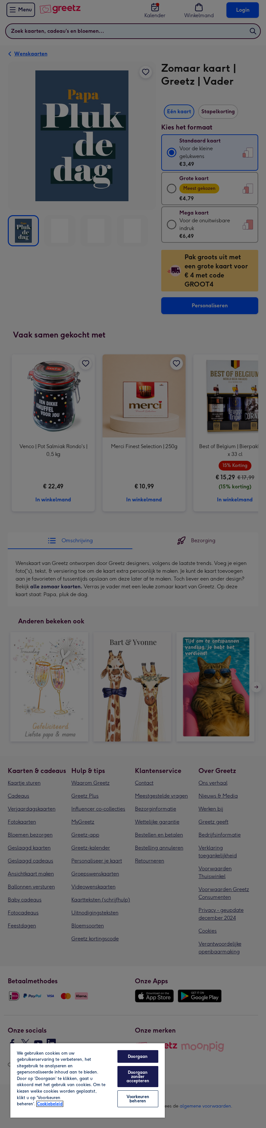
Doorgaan (138, 1056)
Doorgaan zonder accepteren (138, 1076)
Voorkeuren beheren (138, 1098)
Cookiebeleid (50, 1103)
